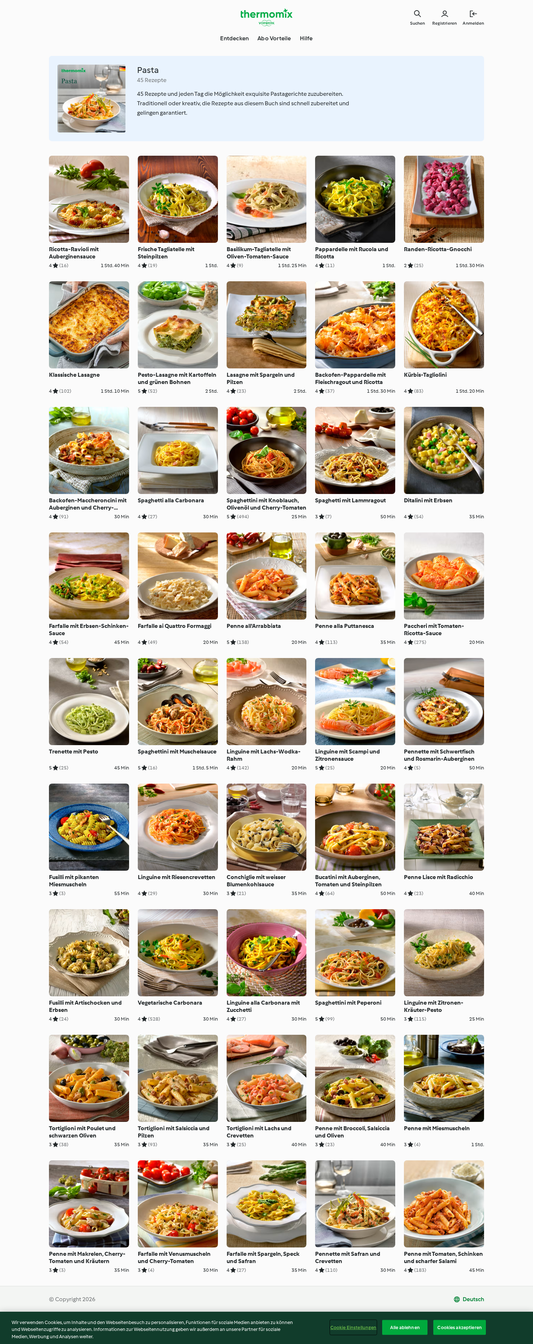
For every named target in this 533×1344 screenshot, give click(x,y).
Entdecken (234, 38)
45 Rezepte (151, 80)
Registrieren (444, 23)
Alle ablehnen (405, 1327)
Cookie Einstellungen (353, 1327)
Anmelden (473, 23)
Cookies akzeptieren (459, 1327)
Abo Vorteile (274, 38)
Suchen (417, 23)
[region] (266, 1328)
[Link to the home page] (266, 17)
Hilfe (306, 38)
